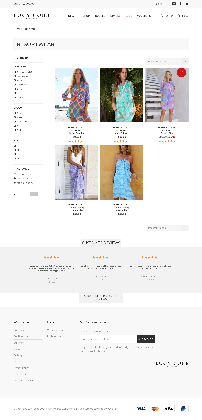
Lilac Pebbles (23, 121)
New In (72, 16)
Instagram (57, 330)
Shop (86, 16)
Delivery (17, 355)
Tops (19, 93)
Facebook (55, 336)
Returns (17, 361)
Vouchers (144, 16)
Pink (19, 130)
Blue (19, 113)
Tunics (20, 97)
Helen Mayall (51, 279)
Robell (100, 16)
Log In (158, 4)
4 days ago (100, 279)
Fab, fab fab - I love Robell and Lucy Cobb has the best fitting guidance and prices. (100, 267)
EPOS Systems (84, 408)
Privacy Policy (21, 368)
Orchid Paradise (24, 126)
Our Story (18, 330)
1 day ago (51, 282)
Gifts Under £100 (25, 72)
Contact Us (19, 374)
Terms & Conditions (24, 380)
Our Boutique (20, 336)
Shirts (19, 89)
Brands (115, 16)
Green (20, 117)
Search (169, 16)
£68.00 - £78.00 (25, 178)
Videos (17, 349)
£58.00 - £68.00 (24, 174)
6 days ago (149, 279)
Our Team (18, 342)
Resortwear (22, 84)
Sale (129, 16)
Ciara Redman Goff (149, 276)
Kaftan (20, 80)
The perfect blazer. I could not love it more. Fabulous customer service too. (149, 267)
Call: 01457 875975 (23, 4)
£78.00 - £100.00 (25, 183)
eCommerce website (59, 408)
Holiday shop (23, 76)
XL (18, 158)
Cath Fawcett (100, 276)
